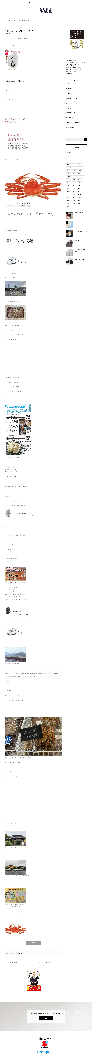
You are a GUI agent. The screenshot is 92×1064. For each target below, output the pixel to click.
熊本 (68, 198)
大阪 (68, 179)
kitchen (10, 2)
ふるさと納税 (77, 164)
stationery (81, 2)
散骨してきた (69, 69)
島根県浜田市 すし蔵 (70, 113)
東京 (68, 195)
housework (59, 2)
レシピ (68, 170)
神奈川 (74, 198)
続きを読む (33, 942)
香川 (79, 204)
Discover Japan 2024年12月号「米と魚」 (14, 45)
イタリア (69, 167)
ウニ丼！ (68, 84)
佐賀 (68, 173)
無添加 (79, 195)
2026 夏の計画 (69, 108)
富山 (68, 183)
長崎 (79, 201)
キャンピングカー (17, 953)
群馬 (74, 201)
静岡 (74, 204)
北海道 (68, 176)
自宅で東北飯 (69, 60)
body (74, 2)
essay (46, 1018)
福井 (80, 198)
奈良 (74, 179)
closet (43, 2)
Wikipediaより (32, 676)
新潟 (79, 192)
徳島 (79, 189)
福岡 (68, 201)
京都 (80, 170)
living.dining (19, 2)
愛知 (74, 192)
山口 (74, 183)
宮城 (79, 179)
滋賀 (74, 195)
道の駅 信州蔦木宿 (70, 103)
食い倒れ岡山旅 (69, 117)
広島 (74, 189)
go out (8, 953)
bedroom (36, 2)
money (67, 2)
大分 (81, 176)
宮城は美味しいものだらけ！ (72, 98)
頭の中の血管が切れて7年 (71, 62)
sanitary (28, 2)
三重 (75, 170)
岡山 (74, 186)
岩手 (79, 186)
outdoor (50, 2)
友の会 (75, 176)
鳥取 (22, 953)
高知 (68, 207)
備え (74, 173)
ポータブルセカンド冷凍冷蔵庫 (73, 122)
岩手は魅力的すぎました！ (72, 93)
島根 (68, 189)
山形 (79, 183)
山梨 (68, 186)
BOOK (68, 164)
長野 (68, 204)
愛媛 (68, 192)
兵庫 (79, 173)
